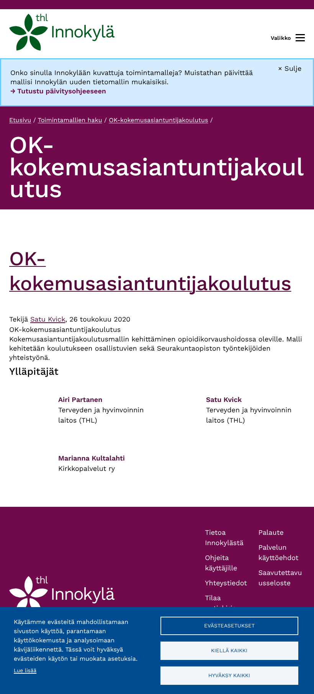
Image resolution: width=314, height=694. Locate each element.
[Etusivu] (61, 34)
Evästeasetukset (229, 625)
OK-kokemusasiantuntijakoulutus (158, 120)
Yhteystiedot (226, 583)
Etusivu (20, 120)
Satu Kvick (47, 319)
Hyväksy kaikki (229, 675)
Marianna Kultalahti (91, 458)
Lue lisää (25, 671)
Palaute (271, 533)
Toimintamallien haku (70, 120)
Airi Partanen (80, 400)
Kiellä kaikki (229, 650)
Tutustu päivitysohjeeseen (61, 91)
